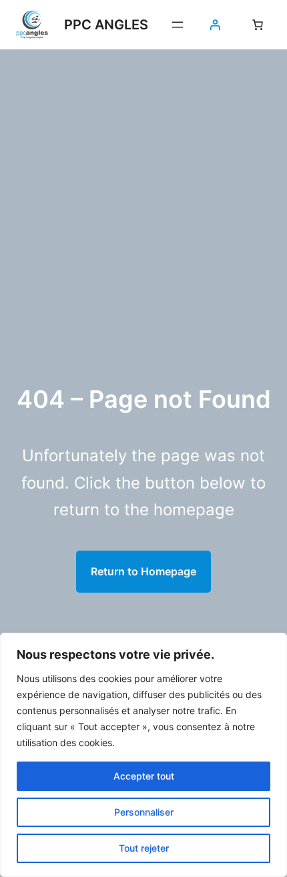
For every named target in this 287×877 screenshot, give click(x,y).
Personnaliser (144, 812)
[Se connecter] (215, 24)
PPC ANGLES (106, 25)
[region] (143, 755)
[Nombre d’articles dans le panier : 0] (257, 24)
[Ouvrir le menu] (178, 25)
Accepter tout (143, 776)
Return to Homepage (143, 571)
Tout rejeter (144, 848)
